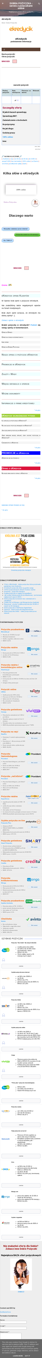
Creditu (3, 863)
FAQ (23, 505)
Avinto (3, 921)
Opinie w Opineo (7, 332)
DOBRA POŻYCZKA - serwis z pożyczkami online (21, 6)
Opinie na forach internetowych (12, 337)
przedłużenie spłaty (15, 163)
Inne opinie (5, 342)
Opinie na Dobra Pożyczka (10, 347)
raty (12, 159)
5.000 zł (33, 159)
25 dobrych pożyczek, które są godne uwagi (18, 588)
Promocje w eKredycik (13, 364)
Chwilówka (6, 919)
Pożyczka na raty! (9, 732)
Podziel (33, 325)
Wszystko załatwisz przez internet (15, 229)
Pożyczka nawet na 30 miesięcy (27, 235)
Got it (27, 1356)
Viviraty (3, 712)
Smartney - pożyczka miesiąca (14, 591)
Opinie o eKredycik (11, 468)
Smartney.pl (5, 669)
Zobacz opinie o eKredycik (13, 320)
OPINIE (11, 505)
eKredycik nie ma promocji (10, 458)
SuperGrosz (5, 799)
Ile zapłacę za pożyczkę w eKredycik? (14, 420)
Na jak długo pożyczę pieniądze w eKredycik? (17, 425)
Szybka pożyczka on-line (13, 820)
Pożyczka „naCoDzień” (12, 776)
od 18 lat (5, 163)
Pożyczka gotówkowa (11, 709)
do (30, 159)
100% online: (8, 137)
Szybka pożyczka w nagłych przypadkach (18, 593)
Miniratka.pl (5, 632)
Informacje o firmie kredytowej (18, 403)
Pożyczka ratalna (9, 647)
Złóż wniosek (34, 635)
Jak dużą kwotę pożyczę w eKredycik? (14, 430)
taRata (3, 692)
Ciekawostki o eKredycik (10, 443)
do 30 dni (17, 159)
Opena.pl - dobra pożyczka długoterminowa (18, 609)
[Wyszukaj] (39, 4)
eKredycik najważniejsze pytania (18, 415)
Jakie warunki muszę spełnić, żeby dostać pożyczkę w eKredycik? (21, 437)
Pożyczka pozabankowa (12, 629)
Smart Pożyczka (6, 843)
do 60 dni (25, 159)
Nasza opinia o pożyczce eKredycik (20, 354)
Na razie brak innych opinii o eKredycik (15, 473)
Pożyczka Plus (6, 823)
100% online (26, 161)
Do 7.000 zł (8, 240)
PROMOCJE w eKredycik (15, 453)
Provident (4, 758)
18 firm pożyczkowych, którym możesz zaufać (19, 590)
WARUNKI (5, 505)
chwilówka (5, 159)
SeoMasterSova (5, 1312)
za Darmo (35, 161)
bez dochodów (16, 161)
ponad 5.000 (6, 161)
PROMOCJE (17, 505)
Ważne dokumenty (11, 393)
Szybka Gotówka (7, 903)
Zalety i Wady (9, 374)
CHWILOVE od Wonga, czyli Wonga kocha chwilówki (21, 602)
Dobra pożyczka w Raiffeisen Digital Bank (18, 608)
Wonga (3, 650)
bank (24, 163)
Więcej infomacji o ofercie (15, 383)
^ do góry (37, 410)
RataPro (4, 734)
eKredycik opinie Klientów (15, 295)
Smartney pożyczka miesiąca (21, 570)
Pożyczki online (8, 689)
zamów (21, 966)
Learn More (18, 1356)
